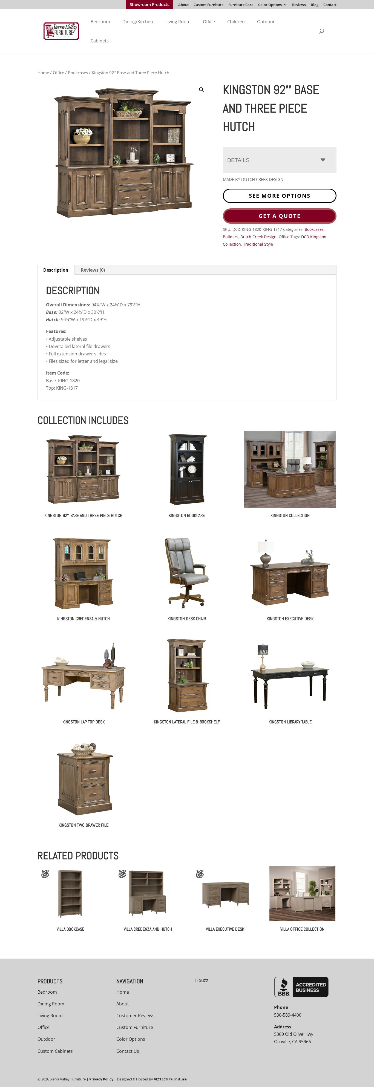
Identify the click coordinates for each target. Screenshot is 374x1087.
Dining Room (51, 1004)
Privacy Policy (101, 1079)
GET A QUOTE (280, 216)
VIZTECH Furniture (170, 1079)
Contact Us (127, 1051)
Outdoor (266, 22)
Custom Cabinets (55, 1051)
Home (43, 72)
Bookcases (78, 72)
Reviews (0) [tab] (93, 270)
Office (209, 22)
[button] (201, 90)
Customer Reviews (135, 1016)
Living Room (178, 22)
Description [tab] (55, 270)
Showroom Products (149, 5)
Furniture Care (240, 5)
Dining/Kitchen (137, 22)
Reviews (299, 5)
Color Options (270, 5)
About (183, 5)
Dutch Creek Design (258, 236)
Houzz (201, 980)
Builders (230, 236)
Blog (314, 5)
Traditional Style (258, 244)
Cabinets (100, 41)
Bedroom (100, 22)
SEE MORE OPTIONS (279, 195)
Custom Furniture (208, 5)
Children (236, 22)
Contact (329, 5)
